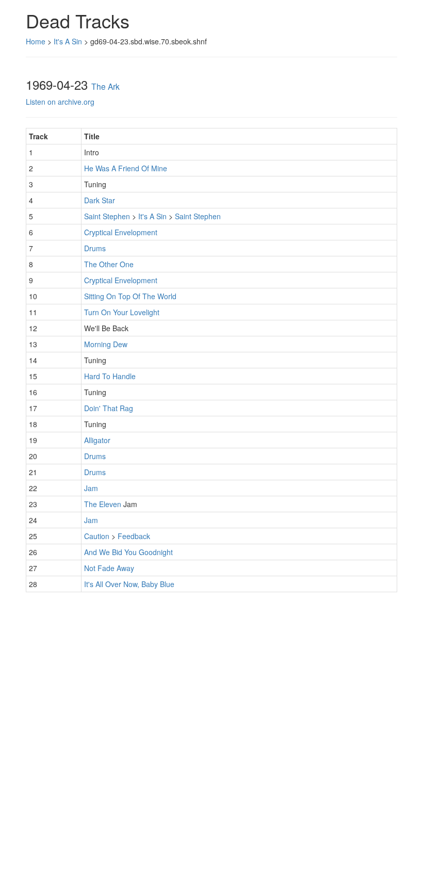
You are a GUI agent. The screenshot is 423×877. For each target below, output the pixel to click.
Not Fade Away (109, 568)
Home (35, 41)
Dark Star (99, 200)
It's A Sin (68, 41)
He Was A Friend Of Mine (125, 168)
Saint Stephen (107, 216)
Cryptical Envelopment (120, 232)
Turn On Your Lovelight (121, 312)
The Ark (105, 86)
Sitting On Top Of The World (130, 296)
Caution (96, 536)
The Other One (109, 264)
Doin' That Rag (108, 408)
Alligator (97, 440)
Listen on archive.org (60, 101)
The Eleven (102, 504)
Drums (95, 248)
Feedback (134, 536)
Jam (91, 488)
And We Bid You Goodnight (128, 552)
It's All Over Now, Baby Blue (129, 584)
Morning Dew (105, 344)
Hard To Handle (110, 376)
